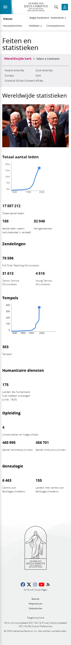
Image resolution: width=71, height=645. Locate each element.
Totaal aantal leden (20, 156)
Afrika (39, 81)
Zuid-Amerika (44, 70)
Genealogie (12, 466)
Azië (38, 75)
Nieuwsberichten (12, 25)
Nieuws (7, 19)
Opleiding (11, 413)
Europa (9, 75)
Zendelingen (14, 243)
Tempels (10, 297)
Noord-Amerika (14, 70)
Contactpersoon (55, 25)
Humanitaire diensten (23, 370)
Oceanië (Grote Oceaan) (20, 81)
